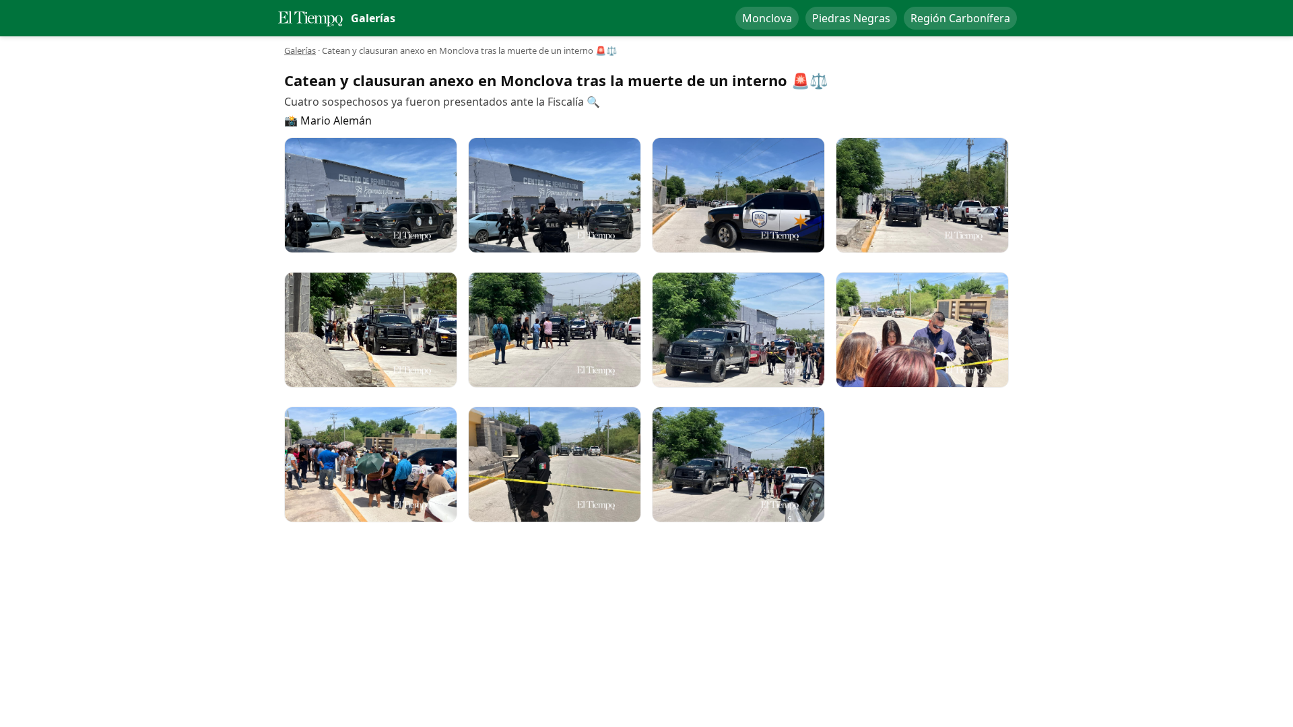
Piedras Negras (851, 18)
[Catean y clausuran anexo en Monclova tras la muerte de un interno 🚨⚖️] (371, 195)
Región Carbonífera (960, 18)
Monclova (767, 18)
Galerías (300, 50)
